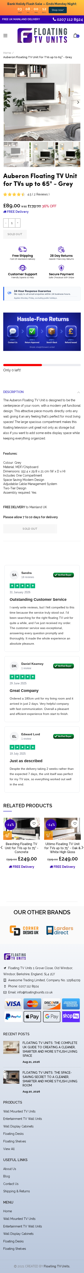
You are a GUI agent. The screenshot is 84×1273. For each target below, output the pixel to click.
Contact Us (11, 1184)
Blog (6, 1176)
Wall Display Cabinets (18, 1126)
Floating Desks (13, 1133)
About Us (9, 1169)
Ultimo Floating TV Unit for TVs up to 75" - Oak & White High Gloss (62, 848)
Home (7, 52)
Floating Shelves (14, 1141)
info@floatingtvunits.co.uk (35, 992)
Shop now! (58, 9)
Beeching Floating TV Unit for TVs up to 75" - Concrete (21, 848)
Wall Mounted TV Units (19, 1111)
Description (13, 392)
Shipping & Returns (16, 1191)
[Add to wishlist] (34, 823)
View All (9, 1149)
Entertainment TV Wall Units (22, 1119)
